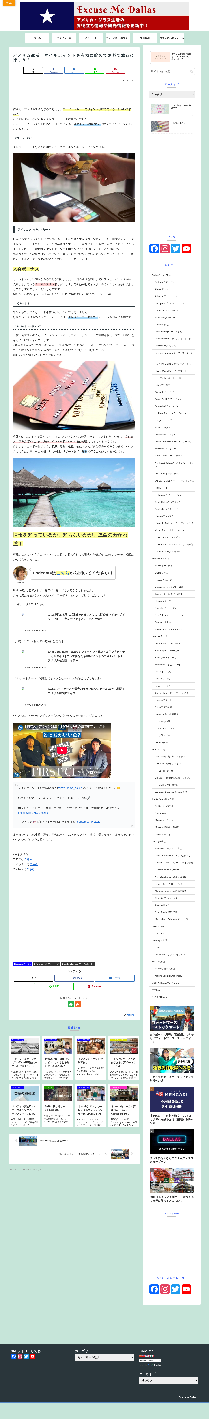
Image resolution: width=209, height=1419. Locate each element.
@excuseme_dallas (70, 788)
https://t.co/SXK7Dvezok (33, 812)
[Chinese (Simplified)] (140, 1356)
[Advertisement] (74, 94)
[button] (191, 71)
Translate (157, 1365)
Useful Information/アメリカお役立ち (79, 964)
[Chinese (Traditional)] (143, 1356)
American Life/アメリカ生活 (47, 964)
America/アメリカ (23, 964)
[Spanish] (152, 1356)
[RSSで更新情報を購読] (78, 1004)
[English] (146, 1356)
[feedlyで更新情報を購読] (71, 1004)
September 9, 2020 (88, 821)
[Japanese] (149, 1356)
